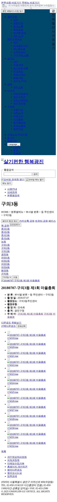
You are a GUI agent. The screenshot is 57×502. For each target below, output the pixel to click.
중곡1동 (5, 229)
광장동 (5, 254)
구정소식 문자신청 (17, 134)
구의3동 (5, 251)
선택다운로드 (8, 326)
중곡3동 (5, 235)
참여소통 (18, 26)
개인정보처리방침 (17, 457)
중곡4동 (5, 238)
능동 (3, 241)
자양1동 (5, 257)
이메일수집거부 (15, 463)
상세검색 (12, 192)
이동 (15, 277)
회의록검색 (19, 122)
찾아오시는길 (14, 473)
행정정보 (18, 29)
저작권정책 (13, 460)
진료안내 (18, 65)
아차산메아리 (20, 100)
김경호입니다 (20, 45)
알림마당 (18, 77)
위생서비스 (19, 74)
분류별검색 (13, 195)
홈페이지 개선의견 (17, 466)
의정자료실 (19, 125)
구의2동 (5, 248)
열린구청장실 (14, 39)
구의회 (11, 106)
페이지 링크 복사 (9, 221)
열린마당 (18, 129)
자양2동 (5, 261)
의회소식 (18, 116)
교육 (9, 84)
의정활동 (18, 119)
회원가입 (12, 141)
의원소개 (18, 113)
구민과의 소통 (21, 55)
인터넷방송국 (20, 93)
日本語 (17, 153)
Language (13, 144)
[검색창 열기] (12, 179)
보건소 (11, 58)
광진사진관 (19, 97)
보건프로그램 (20, 68)
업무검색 (12, 476)
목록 (3, 451)
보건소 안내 (19, 81)
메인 (15, 20)
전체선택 (22, 326)
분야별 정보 (19, 33)
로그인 (11, 138)
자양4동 (5, 267)
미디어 (11, 90)
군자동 (5, 273)
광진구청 (12, 17)
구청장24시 (19, 52)
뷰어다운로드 (14, 470)
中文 (15, 150)
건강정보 (18, 71)
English (17, 147)
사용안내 (12, 189)
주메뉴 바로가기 (31, 2)
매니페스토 (19, 49)
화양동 (5, 270)
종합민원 (18, 23)
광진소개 (18, 36)
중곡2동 (5, 232)
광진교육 (18, 87)
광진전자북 (19, 103)
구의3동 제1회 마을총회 (30, 314)
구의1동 (5, 245)
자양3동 (5, 264)
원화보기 (16, 322)
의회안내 (18, 109)
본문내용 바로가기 (11, 2)
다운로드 (6, 322)
